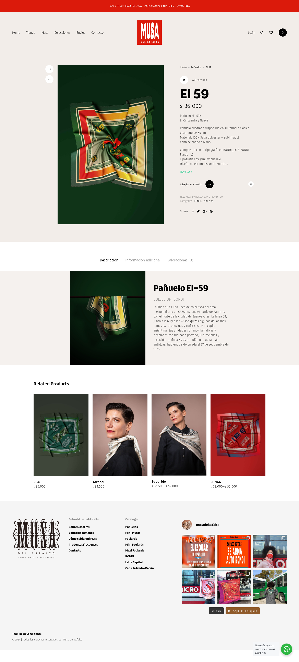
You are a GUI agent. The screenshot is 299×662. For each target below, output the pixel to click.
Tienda (30, 32)
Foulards (131, 538)
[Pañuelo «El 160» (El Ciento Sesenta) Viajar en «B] (234, 587)
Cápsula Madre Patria (139, 568)
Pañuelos (196, 67)
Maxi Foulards (134, 550)
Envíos (80, 32)
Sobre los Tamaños (81, 532)
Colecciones (62, 32)
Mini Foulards (134, 544)
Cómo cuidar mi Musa (83, 538)
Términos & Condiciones (26, 633)
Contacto (97, 32)
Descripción (109, 260)
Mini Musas (132, 532)
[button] (251, 184)
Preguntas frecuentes (83, 544)
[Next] (49, 69)
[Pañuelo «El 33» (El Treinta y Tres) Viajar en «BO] (270, 587)
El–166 (216, 482)
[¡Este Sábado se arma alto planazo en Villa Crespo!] (234, 551)
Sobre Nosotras (79, 527)
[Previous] (49, 79)
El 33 (37, 482)
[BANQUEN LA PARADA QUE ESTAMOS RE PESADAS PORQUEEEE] (198, 551)
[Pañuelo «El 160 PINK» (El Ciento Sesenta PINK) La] (270, 551)
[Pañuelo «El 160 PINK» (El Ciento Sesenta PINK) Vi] (198, 587)
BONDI (197, 200)
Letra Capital (134, 562)
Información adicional (143, 260)
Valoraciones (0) (180, 260)
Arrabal (98, 482)
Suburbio (159, 481)
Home (16, 32)
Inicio (183, 67)
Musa (44, 32)
